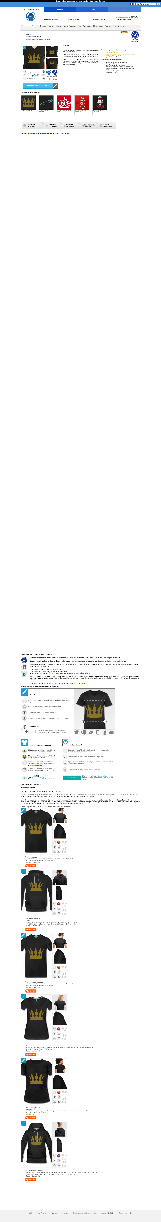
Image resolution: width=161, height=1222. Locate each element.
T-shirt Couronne (26, 110)
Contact (60, 9)
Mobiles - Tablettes (69, 26)
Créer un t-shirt (73, 19)
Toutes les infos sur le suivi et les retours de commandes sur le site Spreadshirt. (57, 683)
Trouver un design (99, 19)
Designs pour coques (124, 19)
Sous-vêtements (118, 26)
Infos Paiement (42, 1213)
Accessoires (87, 26)
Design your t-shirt (125, 1213)
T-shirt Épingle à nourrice (44, 111)
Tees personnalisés (29, 26)
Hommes (43, 26)
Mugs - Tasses (98, 26)
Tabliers (108, 26)
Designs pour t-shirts (51, 19)
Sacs (79, 26)
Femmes (51, 26)
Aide (124, 9)
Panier (92, 9)
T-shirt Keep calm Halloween (98, 111)
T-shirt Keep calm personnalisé (80, 111)
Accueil (31, 9)
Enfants (58, 26)
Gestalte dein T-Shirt (107, 1213)
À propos (65, 1213)
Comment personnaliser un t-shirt (84, 1213)
